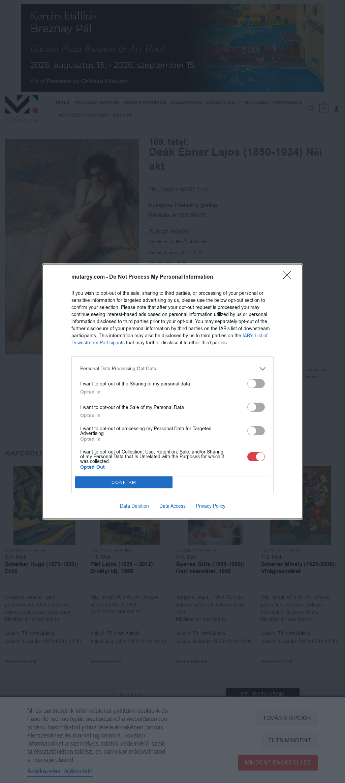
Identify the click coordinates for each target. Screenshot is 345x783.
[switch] (256, 383)
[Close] (289, 277)
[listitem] (172, 368)
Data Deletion (134, 506)
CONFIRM (124, 482)
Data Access (172, 506)
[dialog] (172, 391)
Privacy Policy (210, 506)
